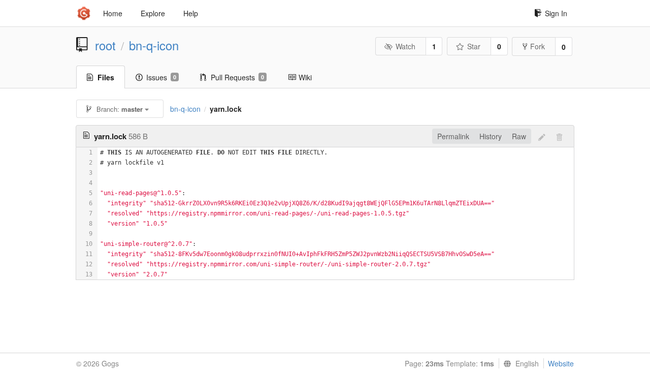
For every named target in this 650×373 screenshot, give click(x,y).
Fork (537, 46)
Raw (519, 136)
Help (190, 13)
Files (106, 77)
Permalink (453, 136)
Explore (153, 13)
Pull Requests (237, 77)
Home (112, 13)
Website (561, 363)
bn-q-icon (154, 45)
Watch (405, 46)
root (105, 45)
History (490, 136)
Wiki (305, 77)
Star (473, 46)
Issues (161, 77)
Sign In (556, 13)
